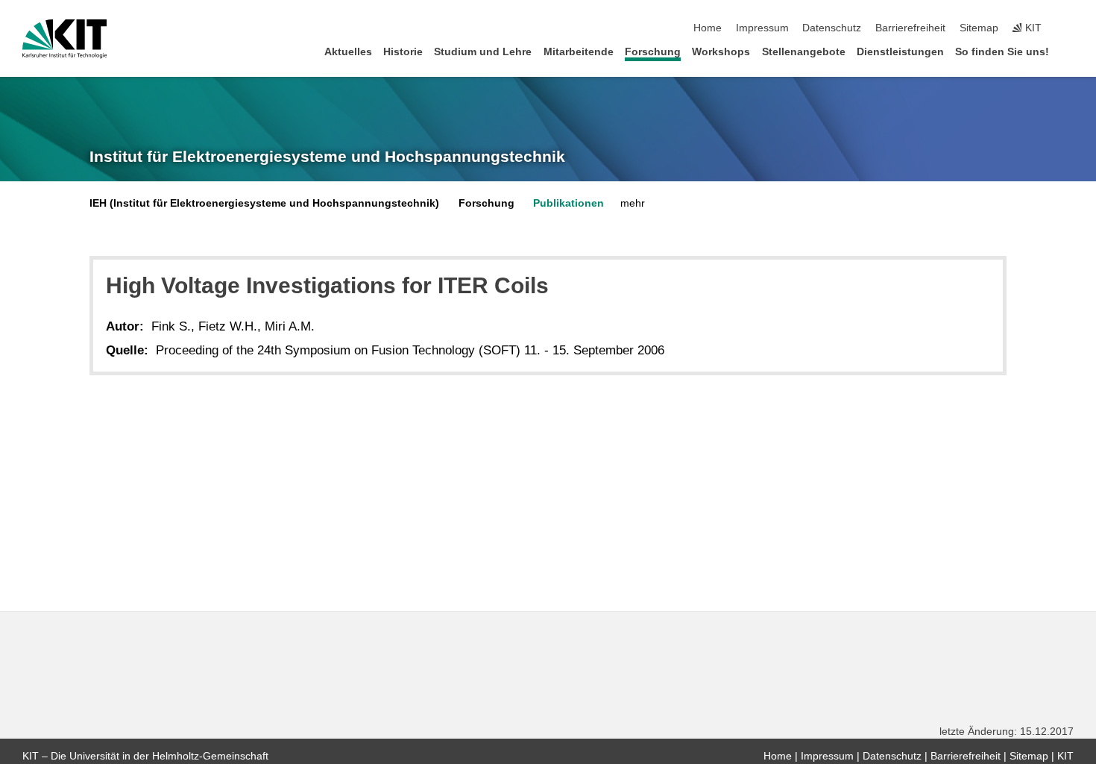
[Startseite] (1069, 51)
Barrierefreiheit (910, 28)
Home (707, 28)
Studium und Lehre (483, 51)
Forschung (653, 51)
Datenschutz (831, 28)
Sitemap (979, 28)
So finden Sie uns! (1002, 51)
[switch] (1069, 28)
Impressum (762, 28)
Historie (403, 51)
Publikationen (568, 203)
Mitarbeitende (579, 51)
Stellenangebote (803, 51)
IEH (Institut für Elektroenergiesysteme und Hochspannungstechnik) (264, 203)
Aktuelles (348, 51)
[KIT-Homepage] (64, 38)
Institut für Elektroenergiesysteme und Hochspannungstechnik (327, 157)
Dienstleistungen (900, 51)
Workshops (721, 51)
